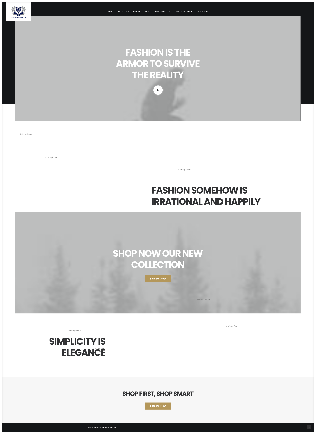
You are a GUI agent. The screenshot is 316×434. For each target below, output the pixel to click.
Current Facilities (161, 12)
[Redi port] (18, 12)
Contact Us (202, 12)
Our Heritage (123, 12)
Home (110, 12)
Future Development (183, 12)
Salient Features (141, 12)
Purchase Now (158, 279)
